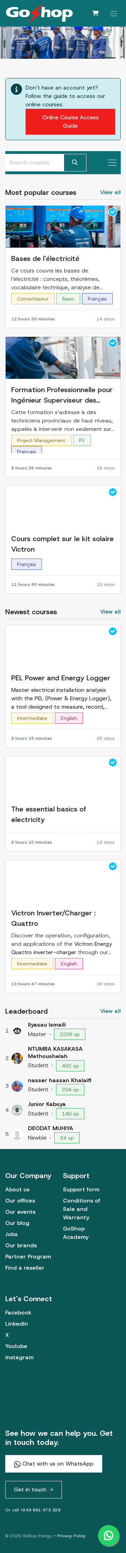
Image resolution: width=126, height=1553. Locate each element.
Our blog (17, 1223)
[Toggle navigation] (114, 13)
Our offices (20, 1200)
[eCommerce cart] (95, 13)
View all (110, 1011)
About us (17, 1189)
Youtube (16, 1346)
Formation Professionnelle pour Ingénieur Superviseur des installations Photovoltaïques (62, 395)
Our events (20, 1211)
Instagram (19, 1357)
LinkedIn (16, 1323)
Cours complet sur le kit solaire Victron (62, 544)
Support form (81, 1189)
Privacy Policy (71, 1536)
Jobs (11, 1234)
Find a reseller (24, 1267)
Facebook (18, 1312)
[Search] (75, 162)
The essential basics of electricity (48, 814)
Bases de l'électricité (45, 258)
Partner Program (28, 1256)
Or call (33, 1510)
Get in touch (30, 1489)
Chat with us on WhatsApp (57, 1463)
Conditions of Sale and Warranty (81, 1209)
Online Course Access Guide (70, 121)
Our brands (21, 1245)
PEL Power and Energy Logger (60, 677)
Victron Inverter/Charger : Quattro (53, 918)
